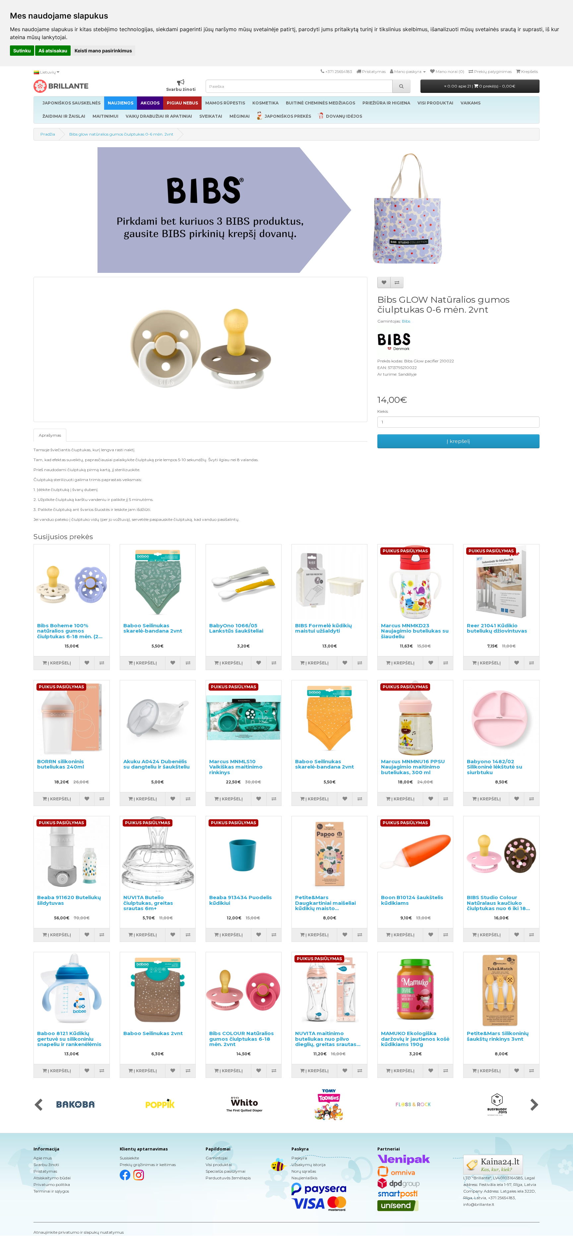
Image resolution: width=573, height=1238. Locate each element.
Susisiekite (129, 1157)
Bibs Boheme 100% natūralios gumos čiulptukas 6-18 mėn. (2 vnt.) (67, 633)
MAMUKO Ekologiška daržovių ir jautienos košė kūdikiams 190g (415, 1038)
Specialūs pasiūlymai (225, 1171)
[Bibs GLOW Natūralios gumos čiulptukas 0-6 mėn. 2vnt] (200, 349)
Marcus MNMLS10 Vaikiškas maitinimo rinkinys (236, 766)
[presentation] (38, 1105)
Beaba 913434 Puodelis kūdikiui (240, 900)
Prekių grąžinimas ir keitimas (148, 1164)
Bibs (406, 321)
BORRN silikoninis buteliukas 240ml (60, 764)
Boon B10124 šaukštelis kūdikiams (412, 900)
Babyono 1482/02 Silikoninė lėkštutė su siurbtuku (494, 766)
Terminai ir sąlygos (51, 1191)
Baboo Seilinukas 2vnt (153, 1033)
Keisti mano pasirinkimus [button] (103, 50)
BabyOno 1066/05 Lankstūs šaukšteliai (236, 628)
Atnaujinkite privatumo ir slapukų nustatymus (78, 1232)
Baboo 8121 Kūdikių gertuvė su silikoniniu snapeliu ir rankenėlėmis (69, 1038)
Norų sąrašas (303, 1171)
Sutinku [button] (22, 50)
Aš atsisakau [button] (52, 50)
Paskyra (299, 1157)
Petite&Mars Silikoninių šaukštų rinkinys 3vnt (498, 1036)
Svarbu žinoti (46, 1164)
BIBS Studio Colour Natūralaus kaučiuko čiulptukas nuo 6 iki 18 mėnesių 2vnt (496, 905)
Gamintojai (216, 1157)
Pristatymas (45, 1171)
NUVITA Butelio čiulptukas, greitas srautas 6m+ (148, 902)
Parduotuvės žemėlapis (228, 1177)
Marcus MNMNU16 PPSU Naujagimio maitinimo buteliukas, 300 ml (413, 766)
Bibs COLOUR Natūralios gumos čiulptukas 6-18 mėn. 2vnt (241, 1038)
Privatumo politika (51, 1184)
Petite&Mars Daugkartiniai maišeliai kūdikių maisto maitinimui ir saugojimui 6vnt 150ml (327, 908)
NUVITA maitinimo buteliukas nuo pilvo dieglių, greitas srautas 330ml (325, 1041)
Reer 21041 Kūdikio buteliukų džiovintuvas (497, 628)
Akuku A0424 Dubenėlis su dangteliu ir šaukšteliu (156, 764)
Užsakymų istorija (308, 1164)
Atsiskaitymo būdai (52, 1177)
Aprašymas (50, 435)
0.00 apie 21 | (480, 86)
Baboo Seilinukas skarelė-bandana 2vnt (152, 628)
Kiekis (382, 411)
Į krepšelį (458, 441)
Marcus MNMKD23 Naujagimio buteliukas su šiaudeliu (415, 631)
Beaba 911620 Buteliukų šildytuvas (69, 900)
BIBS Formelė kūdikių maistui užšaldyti (323, 628)
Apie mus (42, 1157)
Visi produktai (219, 1164)
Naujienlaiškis (304, 1177)
